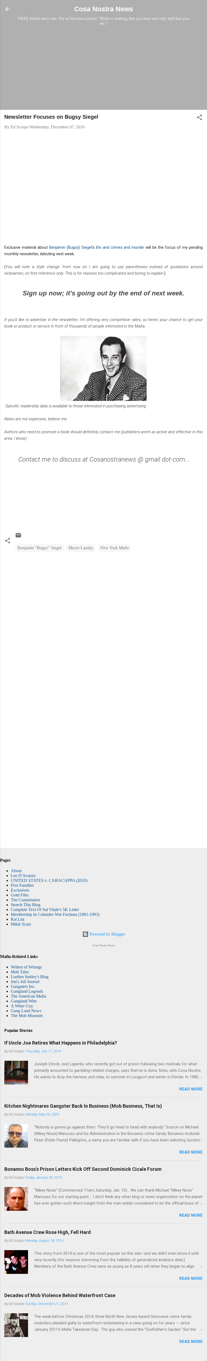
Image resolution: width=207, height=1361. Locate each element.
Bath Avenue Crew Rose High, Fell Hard (47, 1232)
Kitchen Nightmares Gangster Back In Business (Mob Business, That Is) (83, 1106)
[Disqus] (103, 625)
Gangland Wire (24, 1001)
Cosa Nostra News (103, 9)
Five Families (22, 885)
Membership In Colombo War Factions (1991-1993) (55, 914)
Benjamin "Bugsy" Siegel (39, 547)
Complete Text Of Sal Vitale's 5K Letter (45, 909)
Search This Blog (25, 904)
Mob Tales (20, 972)
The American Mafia (28, 996)
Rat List (17, 919)
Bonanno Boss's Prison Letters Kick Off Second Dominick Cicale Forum (83, 1169)
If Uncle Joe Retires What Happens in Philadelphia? (60, 1043)
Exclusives (20, 890)
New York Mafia (114, 547)
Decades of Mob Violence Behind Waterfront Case (59, 1295)
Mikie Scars (21, 924)
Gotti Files (20, 895)
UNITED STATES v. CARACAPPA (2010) (49, 880)
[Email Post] (18, 537)
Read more (191, 1089)
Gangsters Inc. (23, 986)
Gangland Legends (27, 991)
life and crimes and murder (121, 247)
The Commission (25, 900)
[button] (199, 118)
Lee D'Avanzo (23, 875)
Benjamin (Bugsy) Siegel (70, 247)
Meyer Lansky (80, 547)
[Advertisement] (103, 67)
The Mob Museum (27, 1015)
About (16, 870)
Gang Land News (26, 1010)
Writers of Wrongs (26, 967)
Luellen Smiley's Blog (30, 976)
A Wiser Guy (22, 1006)
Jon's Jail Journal (25, 981)
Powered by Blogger (107, 934)
